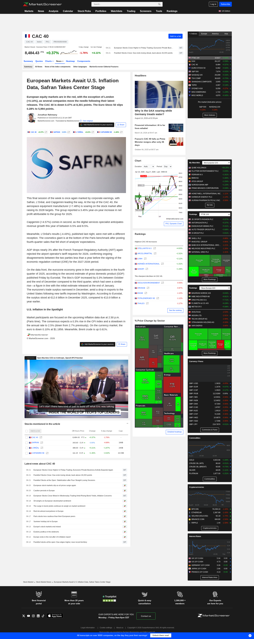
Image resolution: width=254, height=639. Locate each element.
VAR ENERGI (197, 326)
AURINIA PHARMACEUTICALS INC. (206, 200)
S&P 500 (195, 72)
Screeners (145, 11)
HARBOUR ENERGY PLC (202, 197)
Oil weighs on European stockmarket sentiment (52, 501)
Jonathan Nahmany (47, 115)
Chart (138, 160)
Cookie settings (106, 628)
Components (83, 61)
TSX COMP (196, 78)
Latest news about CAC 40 (40, 463)
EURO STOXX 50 (198, 68)
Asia (226, 34)
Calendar (68, 11)
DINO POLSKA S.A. (199, 300)
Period (159, 166)
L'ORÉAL (35, 448)
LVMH (140, 259)
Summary (28, 61)
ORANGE (141, 288)
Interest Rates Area (209, 577)
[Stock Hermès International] (162, 263)
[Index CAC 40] (45, 132)
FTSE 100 (195, 58)
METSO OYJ (197, 307)
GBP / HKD (193, 418)
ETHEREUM (197, 512)
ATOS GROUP (197, 181)
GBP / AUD (193, 411)
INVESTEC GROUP (199, 242)
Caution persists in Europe (44, 491)
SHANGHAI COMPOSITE (202, 82)
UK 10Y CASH (197, 558)
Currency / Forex (196, 361)
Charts (48, 61)
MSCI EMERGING (199, 92)
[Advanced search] (159, 4)
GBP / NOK (193, 400)
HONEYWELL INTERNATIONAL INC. (206, 194)
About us (119, 628)
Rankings (172, 11)
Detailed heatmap (174, 432)
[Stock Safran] (68, 132)
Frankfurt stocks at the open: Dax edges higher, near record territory (60, 542)
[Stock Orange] (147, 288)
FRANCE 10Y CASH (200, 572)
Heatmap (70, 61)
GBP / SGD (193, 421)
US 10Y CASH (197, 562)
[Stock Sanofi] (146, 269)
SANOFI (141, 269)
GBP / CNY (193, 414)
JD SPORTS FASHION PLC (202, 219)
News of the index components (58, 67)
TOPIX (194, 85)
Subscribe (225, 4)
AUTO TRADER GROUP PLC (203, 230)
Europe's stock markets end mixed (47, 527)
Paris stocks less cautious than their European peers (54, 516)
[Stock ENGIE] (145, 293)
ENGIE (140, 293)
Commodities (194, 438)
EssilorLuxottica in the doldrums (46, 532)
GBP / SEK (193, 397)
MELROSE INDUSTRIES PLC (203, 249)
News (41, 11)
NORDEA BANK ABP (200, 185)
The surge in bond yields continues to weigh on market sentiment (59, 506)
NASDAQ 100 (197, 75)
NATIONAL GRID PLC (200, 252)
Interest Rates (195, 536)
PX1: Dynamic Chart (174, 224)
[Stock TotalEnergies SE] (157, 298)
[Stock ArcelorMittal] (154, 253)
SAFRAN (35, 443)
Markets (29, 11)
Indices (194, 34)
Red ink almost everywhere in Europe (48, 511)
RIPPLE (195, 523)
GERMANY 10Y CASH (201, 565)
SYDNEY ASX (197, 88)
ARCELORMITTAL (145, 254)
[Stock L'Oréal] (92, 132)
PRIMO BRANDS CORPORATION (205, 188)
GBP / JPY (193, 424)
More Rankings (210, 279)
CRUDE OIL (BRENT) (198, 467)
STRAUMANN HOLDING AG (203, 322)
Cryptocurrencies (196, 487)
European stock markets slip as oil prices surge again (55, 485)
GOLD (191, 460)
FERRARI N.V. (197, 175)
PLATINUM (193, 473)
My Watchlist (194, 163)
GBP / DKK (193, 404)
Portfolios (100, 11)
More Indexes (209, 115)
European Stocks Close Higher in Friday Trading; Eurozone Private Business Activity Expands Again (143, 48)
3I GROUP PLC (198, 233)
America (215, 34)
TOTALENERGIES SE (146, 298)
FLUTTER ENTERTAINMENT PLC (205, 171)
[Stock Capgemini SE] (120, 132)
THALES (141, 303)
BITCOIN (195, 509)
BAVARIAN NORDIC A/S (201, 293)
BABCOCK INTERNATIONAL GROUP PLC (206, 245)
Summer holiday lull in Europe (46, 521)
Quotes (39, 61)
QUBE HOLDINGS (199, 168)
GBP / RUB (193, 394)
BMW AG (195, 178)
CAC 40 (35, 437)
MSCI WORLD (197, 95)
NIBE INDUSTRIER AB (201, 297)
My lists (210, 205)
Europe (204, 34)
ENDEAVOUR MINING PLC (202, 226)
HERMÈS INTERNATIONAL (149, 264)
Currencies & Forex (209, 430)
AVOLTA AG (196, 312)
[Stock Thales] (146, 303)
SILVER (192, 470)
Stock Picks (84, 11)
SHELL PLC (196, 238)
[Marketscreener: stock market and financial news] (42, 4)
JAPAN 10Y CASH (199, 569)
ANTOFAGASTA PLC (200, 223)
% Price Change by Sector (150, 321)
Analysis (53, 11)
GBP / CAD (193, 407)
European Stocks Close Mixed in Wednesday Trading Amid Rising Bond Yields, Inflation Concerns (73, 496)
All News (38, 67)
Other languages (80, 67)
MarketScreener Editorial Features (104, 67)
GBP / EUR (193, 387)
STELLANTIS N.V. (145, 248)
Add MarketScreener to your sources (98, 125)
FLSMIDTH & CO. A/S (200, 303)
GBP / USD (193, 383)
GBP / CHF (193, 390)
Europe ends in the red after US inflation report (52, 537)
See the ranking (175, 310)
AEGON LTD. (197, 315)
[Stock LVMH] (144, 258)
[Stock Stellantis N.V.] (154, 248)
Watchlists (116, 11)
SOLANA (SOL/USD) (200, 516)
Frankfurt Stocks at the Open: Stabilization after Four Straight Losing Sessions (64, 480)
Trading (131, 11)
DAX (193, 61)
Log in (213, 4)
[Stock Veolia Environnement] (162, 282)
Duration (138, 166)
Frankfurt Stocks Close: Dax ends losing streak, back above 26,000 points (143, 53)
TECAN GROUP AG (199, 319)
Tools (159, 11)
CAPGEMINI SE (38, 453)
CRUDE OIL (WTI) (196, 463)
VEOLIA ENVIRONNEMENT (149, 283)
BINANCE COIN (198, 519)
